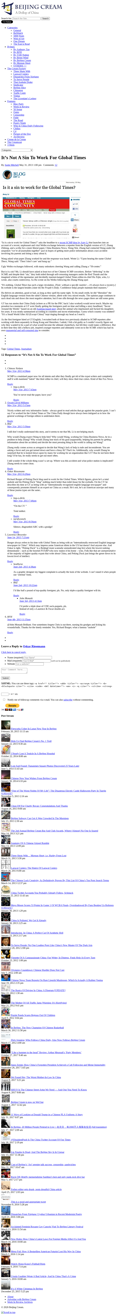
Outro (16, 112)
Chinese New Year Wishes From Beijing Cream (34, 778)
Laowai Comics (21, 74)
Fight (15, 117)
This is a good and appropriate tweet (28, 1202)
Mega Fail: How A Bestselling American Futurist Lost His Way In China (46, 1251)
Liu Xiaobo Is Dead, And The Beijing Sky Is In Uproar (37, 1152)
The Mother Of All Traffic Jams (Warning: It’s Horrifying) (39, 1003)
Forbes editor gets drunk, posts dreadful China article (36, 1189)
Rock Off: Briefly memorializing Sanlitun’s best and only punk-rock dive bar (48, 1177)
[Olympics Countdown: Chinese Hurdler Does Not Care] (6, 970)
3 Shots (10, 145)
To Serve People (21, 79)
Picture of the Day (22, 134)
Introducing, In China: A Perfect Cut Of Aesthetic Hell (37, 933)
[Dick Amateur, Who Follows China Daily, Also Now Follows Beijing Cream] (6, 1040)
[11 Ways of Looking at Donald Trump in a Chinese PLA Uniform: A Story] (6, 1114)
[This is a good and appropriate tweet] (6, 1202)
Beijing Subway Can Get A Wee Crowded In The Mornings (40, 818)
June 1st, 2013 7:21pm (18, 537)
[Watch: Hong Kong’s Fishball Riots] (6, 1264)
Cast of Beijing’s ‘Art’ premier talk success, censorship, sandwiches (43, 1164)
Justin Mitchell (12, 165)
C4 (14, 131)
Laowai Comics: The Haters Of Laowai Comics (34, 868)
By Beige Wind (20, 57)
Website (11, 664)
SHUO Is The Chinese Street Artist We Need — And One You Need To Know (49, 1089)
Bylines (11, 46)
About (10, 1296)
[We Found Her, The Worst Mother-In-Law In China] (6, 1077)
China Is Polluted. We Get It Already (28, 920)
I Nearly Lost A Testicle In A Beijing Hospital (33, 753)
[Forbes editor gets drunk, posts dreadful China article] (6, 1189)
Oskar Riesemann (34, 646)
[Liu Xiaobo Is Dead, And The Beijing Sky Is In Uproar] (6, 1152)
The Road (18, 120)
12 (56, 165)
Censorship (18, 115)
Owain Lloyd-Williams (18, 402)
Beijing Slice (19, 87)
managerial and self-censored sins (22, 330)
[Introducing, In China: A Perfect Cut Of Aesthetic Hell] (6, 933)
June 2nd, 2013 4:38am (24, 566)
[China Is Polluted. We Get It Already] (6, 920)
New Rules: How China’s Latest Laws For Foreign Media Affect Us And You (48, 1239)
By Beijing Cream (22, 60)
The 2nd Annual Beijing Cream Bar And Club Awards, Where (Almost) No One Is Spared (54, 830)
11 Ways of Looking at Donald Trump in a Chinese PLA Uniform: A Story (47, 1114)
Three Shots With (21, 71)
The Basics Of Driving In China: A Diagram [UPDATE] (38, 990)
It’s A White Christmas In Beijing (27, 1288)
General (17, 30)
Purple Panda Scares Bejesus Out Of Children (33, 1015)
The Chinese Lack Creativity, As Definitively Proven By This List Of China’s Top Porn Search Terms (60, 880)
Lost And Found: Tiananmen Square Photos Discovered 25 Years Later (45, 766)
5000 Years (18, 36)
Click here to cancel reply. (13, 652)
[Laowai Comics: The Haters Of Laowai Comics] (6, 868)
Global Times (13, 349)
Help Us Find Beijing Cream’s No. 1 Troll (31, 741)
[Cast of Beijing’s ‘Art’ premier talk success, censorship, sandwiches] (6, 1164)
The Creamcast (14, 142)
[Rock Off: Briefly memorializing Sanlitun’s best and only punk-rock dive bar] (6, 1177)
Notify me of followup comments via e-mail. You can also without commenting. (50, 699)
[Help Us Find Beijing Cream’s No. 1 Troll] (6, 741)
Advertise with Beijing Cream (21, 1299)
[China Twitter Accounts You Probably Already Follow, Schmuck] (6, 893)
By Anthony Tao (21, 49)
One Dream (19, 41)
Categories (12, 27)
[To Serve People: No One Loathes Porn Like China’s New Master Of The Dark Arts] (6, 945)
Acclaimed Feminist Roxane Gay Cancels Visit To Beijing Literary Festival (47, 1226)
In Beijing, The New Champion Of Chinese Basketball (37, 1027)
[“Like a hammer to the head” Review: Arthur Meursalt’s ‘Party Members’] (6, 1052)
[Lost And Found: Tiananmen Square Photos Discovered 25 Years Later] (6, 766)
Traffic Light (19, 93)
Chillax (16, 128)
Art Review (19, 136)
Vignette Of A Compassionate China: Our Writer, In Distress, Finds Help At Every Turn (53, 957)
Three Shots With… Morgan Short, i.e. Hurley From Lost (38, 855)
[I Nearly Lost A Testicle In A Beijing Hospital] (6, 753)
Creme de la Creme (16, 139)
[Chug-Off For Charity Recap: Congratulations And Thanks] (6, 806)
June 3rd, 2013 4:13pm (31, 601)
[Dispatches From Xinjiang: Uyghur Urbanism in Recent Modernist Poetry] (6, 1214)
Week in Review (21, 106)
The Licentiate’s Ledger (24, 98)
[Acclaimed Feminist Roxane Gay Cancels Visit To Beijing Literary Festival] (6, 1226)
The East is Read (21, 44)
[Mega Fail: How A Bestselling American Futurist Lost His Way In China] (6, 1251)
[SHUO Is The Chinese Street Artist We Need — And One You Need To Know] (6, 1089)
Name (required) (15, 657)
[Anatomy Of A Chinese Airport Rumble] (6, 843)
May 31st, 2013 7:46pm (24, 500)
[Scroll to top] (8, 1312)
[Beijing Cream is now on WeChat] (6, 1102)
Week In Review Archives (20, 1302)
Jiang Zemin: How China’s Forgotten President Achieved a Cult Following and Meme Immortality (58, 1065)
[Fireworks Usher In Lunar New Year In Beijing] (6, 728)
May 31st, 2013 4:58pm (18, 371)
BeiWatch (18, 33)
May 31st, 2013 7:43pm (24, 389)
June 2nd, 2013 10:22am (25, 585)
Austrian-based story (46, 309)
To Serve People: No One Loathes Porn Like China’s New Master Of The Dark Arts (51, 945)
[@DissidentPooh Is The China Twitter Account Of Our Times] (6, 1139)
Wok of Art (18, 38)
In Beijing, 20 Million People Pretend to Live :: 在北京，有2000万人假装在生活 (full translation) (59, 1127)
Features (11, 101)
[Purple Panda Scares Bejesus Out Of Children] (6, 1015)
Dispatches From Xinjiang (26, 76)
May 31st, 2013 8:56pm (24, 521)
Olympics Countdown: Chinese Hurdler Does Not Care (37, 970)
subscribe (68, 699)
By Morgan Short (21, 63)
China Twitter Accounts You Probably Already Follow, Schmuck (42, 893)
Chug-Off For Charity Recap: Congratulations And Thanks (39, 806)
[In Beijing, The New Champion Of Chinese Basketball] (6, 1027)
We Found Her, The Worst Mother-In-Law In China (36, 1077)
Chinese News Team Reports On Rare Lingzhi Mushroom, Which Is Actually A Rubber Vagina (57, 980)
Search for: (6, 18)
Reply (10, 384)
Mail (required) (14, 660)
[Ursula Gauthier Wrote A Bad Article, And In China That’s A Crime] (6, 1276)
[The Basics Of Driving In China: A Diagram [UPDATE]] (6, 990)
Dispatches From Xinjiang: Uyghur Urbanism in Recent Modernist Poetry (46, 1214)
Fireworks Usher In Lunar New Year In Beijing (34, 728)
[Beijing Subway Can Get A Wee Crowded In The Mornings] (6, 818)
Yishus (16, 96)
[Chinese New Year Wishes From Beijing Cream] (6, 778)
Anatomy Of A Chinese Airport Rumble (30, 843)
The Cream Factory (16, 68)
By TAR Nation (21, 55)
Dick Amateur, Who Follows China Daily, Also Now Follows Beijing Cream (48, 1040)
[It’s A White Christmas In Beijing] (6, 1288)
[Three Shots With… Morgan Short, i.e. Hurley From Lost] (6, 855)
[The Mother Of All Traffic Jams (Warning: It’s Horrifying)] (6, 1003)
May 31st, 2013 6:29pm (18, 474)
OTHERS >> (20, 66)
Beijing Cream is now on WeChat (27, 1102)
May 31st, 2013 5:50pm (18, 426)
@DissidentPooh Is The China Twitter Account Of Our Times (41, 1139)
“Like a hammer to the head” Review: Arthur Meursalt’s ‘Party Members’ (46, 1052)
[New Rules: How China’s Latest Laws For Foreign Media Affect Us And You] (6, 1239)
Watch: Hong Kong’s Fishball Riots (28, 1264)
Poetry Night (19, 123)
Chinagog (18, 90)
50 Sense (17, 109)
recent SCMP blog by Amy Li (74, 242)
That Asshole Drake (23, 82)
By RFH (17, 52)
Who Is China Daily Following (28, 125)
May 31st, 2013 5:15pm (18, 405)
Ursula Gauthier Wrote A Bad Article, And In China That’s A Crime (43, 1276)
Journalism (26, 349)
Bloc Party (18, 104)
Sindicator (18, 85)
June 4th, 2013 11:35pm (18, 619)
